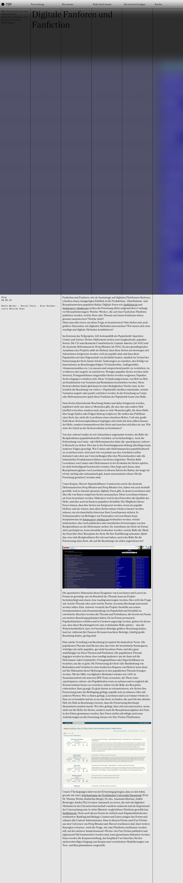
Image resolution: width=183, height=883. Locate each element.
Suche (158, 4)
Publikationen (102, 4)
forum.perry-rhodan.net (75, 308)
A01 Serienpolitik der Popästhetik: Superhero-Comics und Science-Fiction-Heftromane (14, 17)
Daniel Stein (28, 306)
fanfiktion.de (131, 305)
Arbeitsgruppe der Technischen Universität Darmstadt (111, 795)
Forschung (37, 4)
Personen (67, 4)
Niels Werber (9, 306)
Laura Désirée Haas (13, 308)
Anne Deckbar (47, 306)
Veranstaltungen (134, 4)
